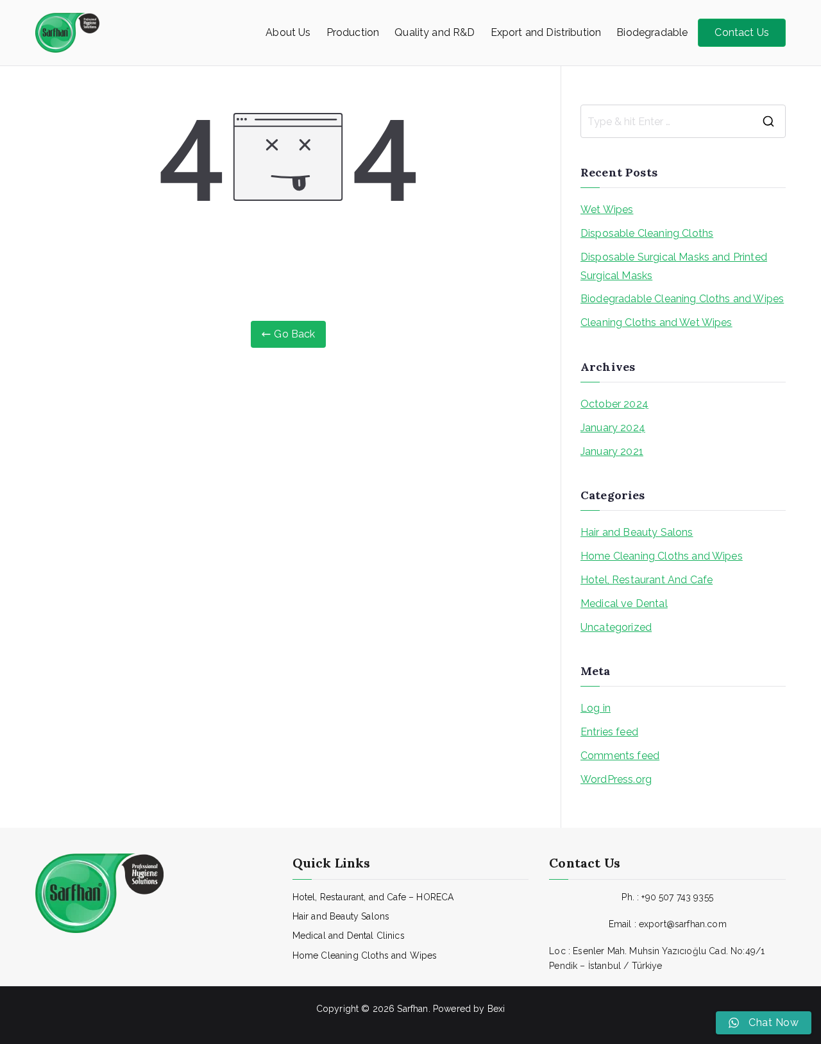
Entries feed (609, 732)
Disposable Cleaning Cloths (646, 233)
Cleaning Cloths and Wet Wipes (656, 322)
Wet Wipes (606, 209)
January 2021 (611, 451)
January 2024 (612, 428)
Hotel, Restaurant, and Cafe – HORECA (373, 897)
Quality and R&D (434, 32)
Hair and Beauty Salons (636, 532)
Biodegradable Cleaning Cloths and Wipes (682, 299)
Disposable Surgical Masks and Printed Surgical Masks (673, 266)
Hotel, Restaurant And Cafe (646, 580)
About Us (288, 32)
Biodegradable (652, 32)
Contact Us (742, 32)
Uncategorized (616, 627)
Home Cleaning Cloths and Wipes (661, 556)
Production (353, 32)
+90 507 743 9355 (677, 897)
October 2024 (614, 404)
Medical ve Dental (624, 603)
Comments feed (619, 755)
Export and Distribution (546, 32)
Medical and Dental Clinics (348, 935)
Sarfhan (412, 1009)
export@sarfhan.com (683, 924)
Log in (595, 708)
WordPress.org (616, 779)
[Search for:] (683, 121)
